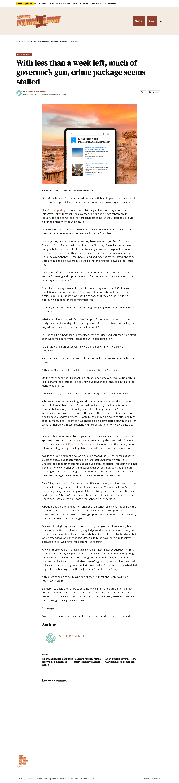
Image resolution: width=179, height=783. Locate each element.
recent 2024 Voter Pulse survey (77, 444)
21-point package (57, 210)
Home (18, 41)
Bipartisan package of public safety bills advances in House (57, 661)
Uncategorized (24, 54)
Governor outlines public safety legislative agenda (87, 660)
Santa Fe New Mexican (36, 91)
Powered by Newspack (153, 778)
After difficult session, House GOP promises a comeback (121, 660)
